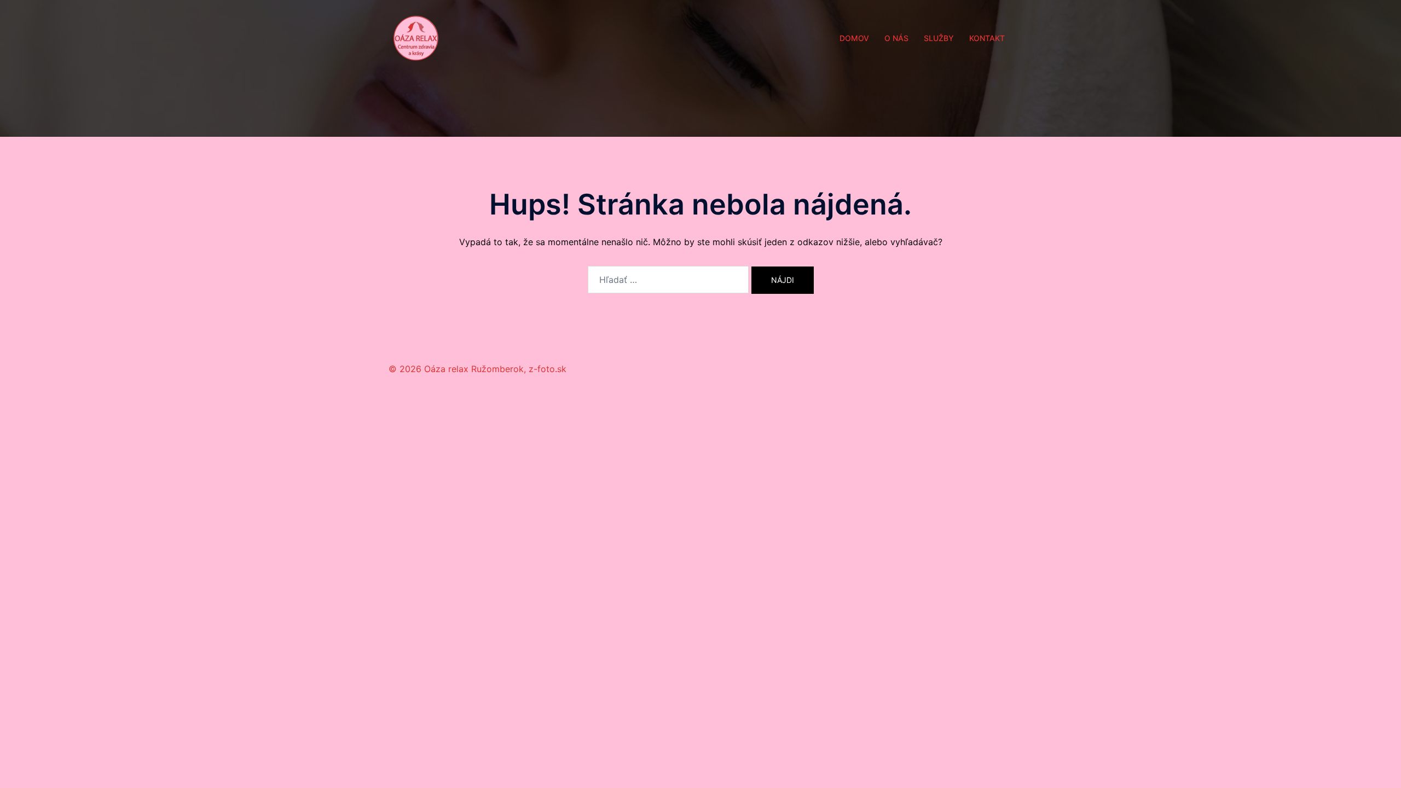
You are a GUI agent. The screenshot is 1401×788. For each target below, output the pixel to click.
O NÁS (896, 38)
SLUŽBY (939, 38)
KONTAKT (987, 38)
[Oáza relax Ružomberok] (416, 37)
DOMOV (854, 38)
